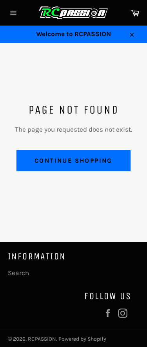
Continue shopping (73, 160)
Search (18, 273)
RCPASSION (42, 339)
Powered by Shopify (82, 339)
